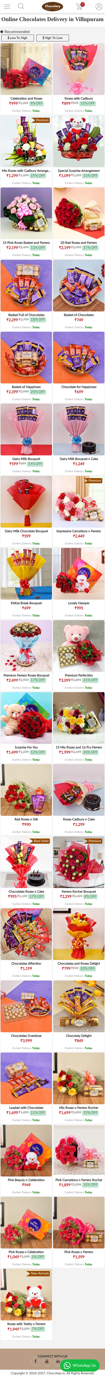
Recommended (17, 32)
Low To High (18, 38)
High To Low (53, 38)
